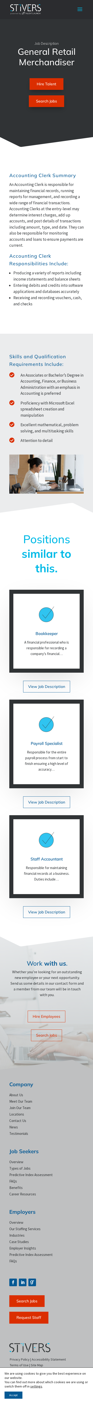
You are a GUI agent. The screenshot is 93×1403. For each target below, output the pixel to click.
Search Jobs (46, 101)
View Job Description (46, 686)
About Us (16, 1095)
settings (36, 1386)
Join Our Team (20, 1108)
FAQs (13, 1181)
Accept (13, 1395)
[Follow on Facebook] (13, 1282)
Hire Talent (46, 84)
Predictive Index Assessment (31, 1175)
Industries (17, 1235)
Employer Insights (22, 1248)
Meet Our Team (20, 1101)
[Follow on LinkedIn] (22, 1282)
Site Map (37, 1365)
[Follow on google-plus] (32, 1282)
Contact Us (17, 1120)
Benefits (16, 1187)
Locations (16, 1114)
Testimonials (18, 1133)
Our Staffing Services (25, 1229)
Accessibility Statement (49, 1359)
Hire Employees (46, 1016)
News (13, 1127)
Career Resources (22, 1194)
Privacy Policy (20, 1359)
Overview (16, 1162)
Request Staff (28, 1317)
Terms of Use (19, 1365)
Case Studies (19, 1241)
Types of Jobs (20, 1168)
